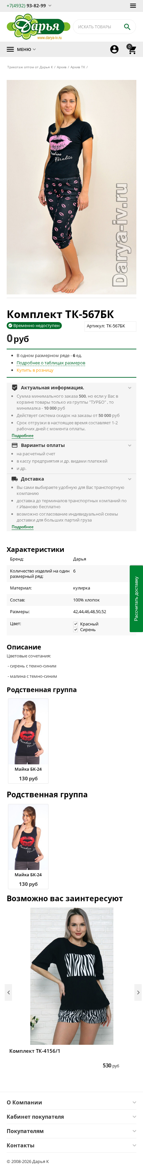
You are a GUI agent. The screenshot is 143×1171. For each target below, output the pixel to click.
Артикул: (96, 326)
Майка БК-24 (28, 769)
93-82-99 (26, 5)
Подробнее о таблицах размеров (51, 363)
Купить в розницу (35, 370)
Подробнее (23, 435)
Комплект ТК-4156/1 (35, 1051)
